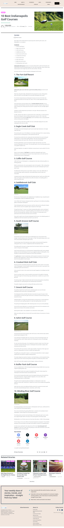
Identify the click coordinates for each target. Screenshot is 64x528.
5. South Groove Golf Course (21, 53)
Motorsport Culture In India (55, 474)
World (12, 461)
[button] (25, 26)
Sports (3, 12)
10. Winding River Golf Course (21, 63)
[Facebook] (18, 436)
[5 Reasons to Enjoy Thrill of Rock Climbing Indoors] (40, 466)
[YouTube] (62, 510)
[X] (27, 436)
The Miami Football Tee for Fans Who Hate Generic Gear (23, 475)
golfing (22, 447)
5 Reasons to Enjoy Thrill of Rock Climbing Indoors (40, 474)
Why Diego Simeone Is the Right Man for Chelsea (8, 474)
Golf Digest (27, 152)
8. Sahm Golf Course (19, 59)
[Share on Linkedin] (22, 26)
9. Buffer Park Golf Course (20, 61)
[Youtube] (18, 443)
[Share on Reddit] (23, 26)
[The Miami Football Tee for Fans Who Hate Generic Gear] (24, 466)
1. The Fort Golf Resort (19, 46)
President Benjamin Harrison (37, 103)
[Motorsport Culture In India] (56, 466)
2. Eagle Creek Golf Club (20, 48)
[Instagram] (45, 436)
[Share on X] (20, 26)
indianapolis (26, 447)
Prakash (3, 476)
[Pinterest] (36, 436)
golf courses (19, 447)
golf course (29, 117)
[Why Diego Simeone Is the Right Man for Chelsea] (8, 466)
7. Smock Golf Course (19, 57)
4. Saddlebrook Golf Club (20, 52)
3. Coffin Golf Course (19, 50)
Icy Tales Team (20, 478)
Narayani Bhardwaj (37, 476)
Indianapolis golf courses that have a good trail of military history (27, 89)
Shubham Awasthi (53, 476)
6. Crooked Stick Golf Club (20, 55)
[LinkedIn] (27, 443)
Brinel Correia (8, 25)
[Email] (44, 452)
